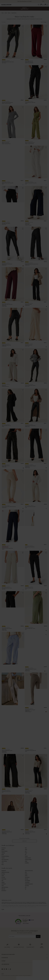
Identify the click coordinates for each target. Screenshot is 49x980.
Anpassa (24, 499)
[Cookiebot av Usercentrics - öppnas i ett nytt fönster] (42, 479)
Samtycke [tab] (8, 483)
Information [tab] (24, 483)
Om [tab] (40, 483)
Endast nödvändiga (9, 499)
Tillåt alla (40, 499)
